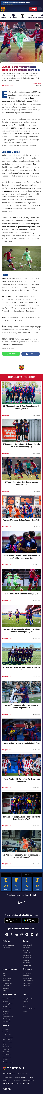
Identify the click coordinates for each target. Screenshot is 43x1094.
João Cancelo (27, 965)
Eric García (26, 960)
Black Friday (6, 1019)
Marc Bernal (6, 988)
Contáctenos (16, 1080)
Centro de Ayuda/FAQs (6, 1012)
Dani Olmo (6, 985)
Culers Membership (9, 999)
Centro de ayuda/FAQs (28, 1080)
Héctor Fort (26, 962)
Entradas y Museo (8, 1004)
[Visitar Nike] (21, 902)
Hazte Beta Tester (8, 1016)
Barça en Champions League (8, 1061)
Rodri (4, 990)
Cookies (31, 1077)
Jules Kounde (27, 957)
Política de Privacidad (20, 1077)
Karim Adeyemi (27, 983)
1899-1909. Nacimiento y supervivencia (7, 1054)
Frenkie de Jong (7, 983)
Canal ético (26, 1001)
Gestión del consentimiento (10, 1083)
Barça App (6, 1006)
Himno (25, 1006)
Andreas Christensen (26, 951)
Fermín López (7, 978)
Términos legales (7, 1077)
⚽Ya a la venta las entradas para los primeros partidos (16, 3)
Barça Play (6, 1001)
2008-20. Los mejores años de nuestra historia (8, 1037)
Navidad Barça (7, 1021)
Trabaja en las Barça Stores (29, 1010)
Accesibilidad (7, 1080)
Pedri (4, 975)
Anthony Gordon (28, 980)
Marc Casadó (6, 980)
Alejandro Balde (27, 945)
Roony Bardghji (27, 978)
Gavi (4, 973)
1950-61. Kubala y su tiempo (8, 1048)
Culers (33, 9)
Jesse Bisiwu (26, 985)
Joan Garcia (6, 947)
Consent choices (24, 1083)
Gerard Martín (27, 955)
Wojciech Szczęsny (8, 945)
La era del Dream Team (8, 1043)
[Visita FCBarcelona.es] (3, 9)
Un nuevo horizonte (6, 1031)
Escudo (25, 1004)
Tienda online (7, 1009)
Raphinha (26, 975)
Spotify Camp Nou (28, 999)
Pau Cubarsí (26, 947)
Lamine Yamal (27, 973)
